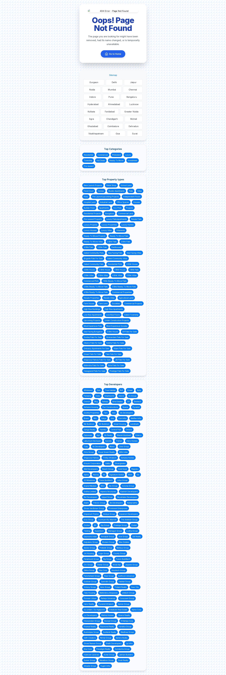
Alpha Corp (136, 610)
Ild (104, 475)
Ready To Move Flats (119, 236)
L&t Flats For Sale (122, 360)
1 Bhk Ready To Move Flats (114, 281)
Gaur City (135, 587)
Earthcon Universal (126, 576)
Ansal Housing (120, 424)
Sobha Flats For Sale (115, 343)
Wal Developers (91, 469)
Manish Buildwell (124, 435)
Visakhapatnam (96, 133)
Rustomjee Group (91, 632)
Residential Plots (115, 264)
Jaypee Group (131, 565)
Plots (86, 196)
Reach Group (108, 469)
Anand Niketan (90, 486)
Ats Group (113, 486)
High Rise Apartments (114, 309)
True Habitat (110, 390)
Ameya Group (109, 514)
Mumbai (112, 89)
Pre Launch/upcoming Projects (105, 196)
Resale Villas (109, 298)
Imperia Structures (108, 491)
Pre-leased (89, 166)
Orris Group (89, 452)
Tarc (106, 413)
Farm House (89, 303)
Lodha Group (132, 531)
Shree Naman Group (92, 643)
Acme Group (109, 655)
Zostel (134, 525)
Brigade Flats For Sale (93, 258)
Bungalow (109, 213)
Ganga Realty (89, 429)
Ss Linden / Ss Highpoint (94, 610)
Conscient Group (127, 598)
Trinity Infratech (109, 458)
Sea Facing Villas (134, 253)
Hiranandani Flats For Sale (117, 337)
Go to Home (115, 54)
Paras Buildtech (106, 480)
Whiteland (88, 390)
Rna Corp (88, 649)
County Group (119, 553)
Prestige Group (120, 525)
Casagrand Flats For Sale (94, 371)
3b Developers (116, 503)
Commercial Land (125, 213)
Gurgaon (93, 82)
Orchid (87, 525)
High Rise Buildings (92, 309)
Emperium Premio (91, 514)
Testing (87, 531)
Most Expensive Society (116, 326)
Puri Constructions (110, 407)
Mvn (102, 486)
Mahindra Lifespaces (109, 593)
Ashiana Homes (127, 458)
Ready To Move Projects (94, 236)
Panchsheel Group (92, 576)
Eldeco (138, 435)
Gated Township (131, 315)
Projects (129, 208)
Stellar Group (102, 565)
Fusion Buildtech (123, 559)
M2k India (123, 452)
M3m (130, 475)
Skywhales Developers (127, 497)
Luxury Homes (127, 225)
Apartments (104, 208)
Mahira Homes (107, 615)
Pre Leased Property (93, 219)
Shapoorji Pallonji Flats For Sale (97, 360)
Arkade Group (90, 666)
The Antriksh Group (129, 520)
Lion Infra (122, 418)
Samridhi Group (107, 581)
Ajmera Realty (122, 638)
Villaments (120, 230)
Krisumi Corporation (92, 463)
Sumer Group (89, 660)
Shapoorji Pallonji (91, 458)
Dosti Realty (123, 660)
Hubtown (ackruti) (91, 655)
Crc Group (88, 565)
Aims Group (105, 587)
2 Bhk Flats (112, 241)
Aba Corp (103, 570)
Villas (139, 191)
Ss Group (132, 396)
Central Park (116, 429)
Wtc (95, 418)
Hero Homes (132, 441)
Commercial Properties (122, 292)
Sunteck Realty (109, 632)
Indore (92, 97)
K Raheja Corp (127, 621)
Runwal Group (110, 621)
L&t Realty (136, 536)
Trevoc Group (99, 503)
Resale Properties (91, 298)
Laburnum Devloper (92, 441)
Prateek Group (106, 548)
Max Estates (124, 542)
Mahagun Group (115, 531)
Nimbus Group (123, 548)
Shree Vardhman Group (94, 508)
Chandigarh (112, 119)
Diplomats (88, 435)
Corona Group (128, 486)
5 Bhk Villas (132, 275)
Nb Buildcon (89, 424)
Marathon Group (107, 660)
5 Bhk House (112, 332)
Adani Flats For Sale (122, 348)
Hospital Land (89, 202)
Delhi (114, 82)
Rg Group (107, 559)
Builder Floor (89, 208)
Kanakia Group (125, 626)
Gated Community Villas (117, 258)
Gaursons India (90, 536)
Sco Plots (117, 208)
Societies (116, 303)
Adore (121, 396)
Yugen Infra (105, 666)
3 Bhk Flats (125, 241)
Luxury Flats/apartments (116, 219)
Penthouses (116, 247)
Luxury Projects (90, 225)
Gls (138, 475)
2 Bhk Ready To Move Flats (96, 286)
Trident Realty (121, 587)
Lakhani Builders (126, 655)
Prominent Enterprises (118, 508)
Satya (103, 418)
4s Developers (98, 446)
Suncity (108, 441)
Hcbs (98, 396)
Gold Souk (122, 469)
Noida (92, 89)
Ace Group (123, 536)
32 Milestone (89, 480)
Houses (136, 202)
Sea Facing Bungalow (93, 332)
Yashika (103, 429)
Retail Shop (111, 185)
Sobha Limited (90, 491)
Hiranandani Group (92, 621)
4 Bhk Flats (88, 247)
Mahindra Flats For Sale (94, 365)
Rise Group (109, 576)
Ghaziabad (92, 126)
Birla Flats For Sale (116, 365)
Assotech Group (118, 570)
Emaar (130, 390)
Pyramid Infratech (106, 604)
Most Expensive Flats (93, 326)
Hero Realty (89, 604)
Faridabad (110, 111)
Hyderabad (92, 104)
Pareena (87, 396)
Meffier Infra (136, 418)
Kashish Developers (129, 491)
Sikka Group (89, 570)
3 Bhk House (89, 270)
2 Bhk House (104, 270)
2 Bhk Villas (89, 275)
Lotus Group (122, 480)
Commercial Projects (133, 303)
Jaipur (133, 82)
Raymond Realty (107, 626)
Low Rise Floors (113, 315)
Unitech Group (128, 593)
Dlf (128, 401)
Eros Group (89, 520)
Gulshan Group (90, 581)
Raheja (105, 401)
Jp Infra (129, 643)
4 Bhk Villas (117, 275)
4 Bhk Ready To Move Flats (96, 292)
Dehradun (134, 126)
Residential (88, 155)
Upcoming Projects (92, 320)
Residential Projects (92, 213)
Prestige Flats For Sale (119, 371)
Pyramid (136, 407)
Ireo (113, 413)
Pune (111, 97)
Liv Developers (90, 615)
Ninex (112, 446)
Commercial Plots (91, 281)
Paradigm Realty (103, 649)
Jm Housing (89, 553)
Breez (86, 418)
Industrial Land (106, 202)
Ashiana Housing (91, 407)
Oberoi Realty (124, 615)
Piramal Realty (90, 626)
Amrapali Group (107, 536)
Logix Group (103, 553)
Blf (95, 525)
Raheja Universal (108, 598)
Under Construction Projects (117, 320)
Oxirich (87, 401)
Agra (91, 119)
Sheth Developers (114, 643)
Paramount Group (91, 559)
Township (88, 160)
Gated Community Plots (94, 253)
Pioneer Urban (90, 598)
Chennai (133, 89)
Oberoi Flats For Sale (93, 343)
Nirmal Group (105, 638)
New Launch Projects (93, 185)
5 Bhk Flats (102, 247)
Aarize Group (123, 604)
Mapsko (134, 469)
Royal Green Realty (106, 452)
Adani (86, 503)
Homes (101, 191)
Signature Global (116, 475)
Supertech (99, 531)
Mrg (96, 401)
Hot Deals (101, 160)
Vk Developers (126, 413)
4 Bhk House (132, 264)
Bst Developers (90, 497)
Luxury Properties (109, 225)
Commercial (103, 155)
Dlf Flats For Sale (129, 332)
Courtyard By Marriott (107, 520)
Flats (131, 191)
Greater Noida (131, 111)
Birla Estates (117, 401)
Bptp (139, 390)
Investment (132, 160)
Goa (118, 133)
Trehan (119, 441)
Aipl (98, 435)
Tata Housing (89, 593)
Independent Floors (131, 196)
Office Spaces (123, 202)
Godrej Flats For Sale (93, 337)
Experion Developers (128, 514)
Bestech (137, 401)
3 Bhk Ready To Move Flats (124, 286)
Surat (134, 133)
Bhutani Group (108, 542)
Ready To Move (116, 160)
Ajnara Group (89, 548)
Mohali (133, 119)
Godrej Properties (91, 413)
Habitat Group (125, 581)
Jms (112, 418)
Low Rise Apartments (93, 315)
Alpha (86, 475)
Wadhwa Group (127, 632)
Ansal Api (117, 565)
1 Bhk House (120, 270)
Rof (121, 390)
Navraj (96, 475)
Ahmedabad (114, 104)
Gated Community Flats (93, 264)
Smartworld (109, 396)
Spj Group (105, 525)
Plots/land (116, 155)
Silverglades (120, 463)
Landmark (134, 424)
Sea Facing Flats (115, 253)
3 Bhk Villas (103, 275)
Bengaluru (131, 97)
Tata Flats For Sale (113, 354)
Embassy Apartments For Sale (96, 348)
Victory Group (90, 587)
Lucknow (134, 104)
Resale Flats (136, 219)
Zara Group (124, 446)
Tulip (86, 446)
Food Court (89, 191)
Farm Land (103, 303)
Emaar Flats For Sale (92, 354)
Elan (98, 390)
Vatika (107, 463)
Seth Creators (90, 638)
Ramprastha (132, 503)
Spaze (125, 407)
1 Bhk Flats (134, 270)
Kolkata (91, 111)
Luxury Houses (90, 230)
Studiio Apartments (116, 191)
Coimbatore (113, 126)
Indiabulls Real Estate (118, 610)
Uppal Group (107, 497)
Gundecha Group (122, 649)
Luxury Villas (106, 230)
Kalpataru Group (91, 542)
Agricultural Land (126, 298)
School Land (126, 185)
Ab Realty (108, 435)
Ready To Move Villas (93, 241)
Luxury (128, 155)
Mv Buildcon (104, 424)
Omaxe (129, 429)
